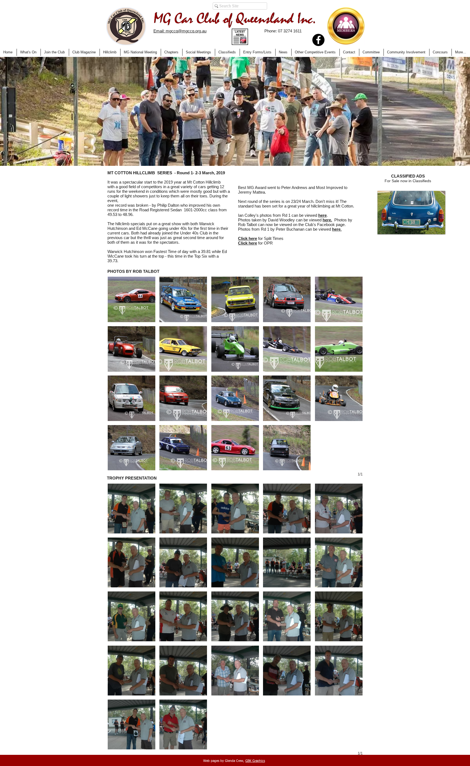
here (322, 215)
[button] (126, 26)
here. (327, 220)
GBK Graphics (255, 761)
